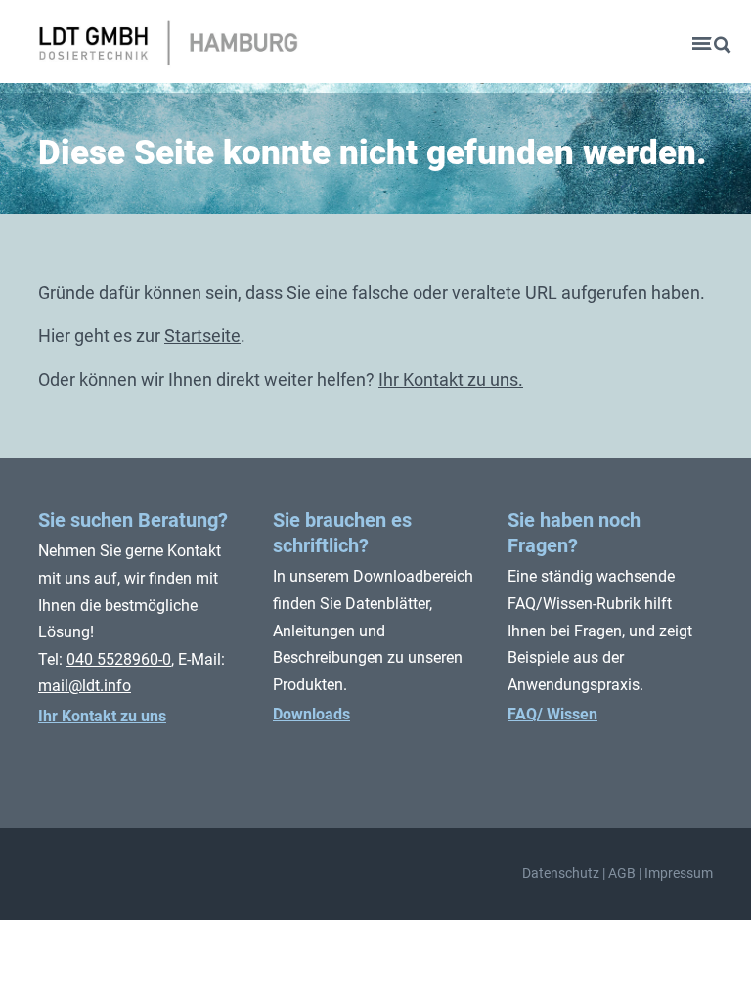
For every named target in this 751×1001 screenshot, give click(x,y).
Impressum (678, 873)
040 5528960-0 (118, 659)
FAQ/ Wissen (552, 714)
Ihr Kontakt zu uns (102, 716)
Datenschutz (560, 873)
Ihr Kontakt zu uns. (450, 380)
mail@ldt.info (84, 685)
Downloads (311, 714)
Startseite (202, 336)
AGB (622, 873)
